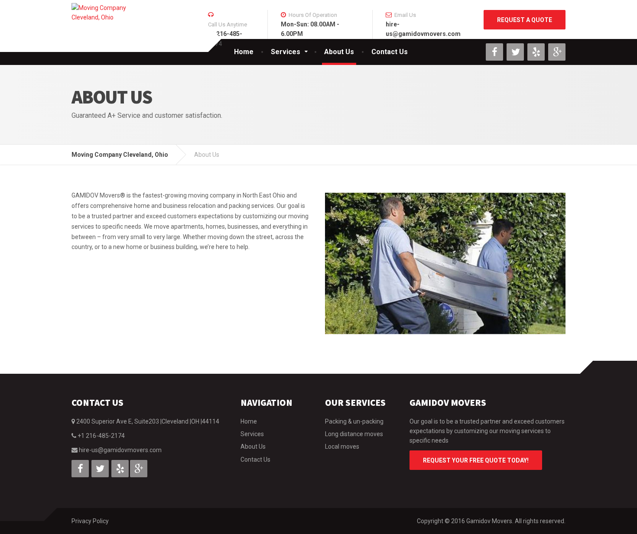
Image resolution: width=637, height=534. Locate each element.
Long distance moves (354, 433)
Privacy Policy (90, 521)
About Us (339, 52)
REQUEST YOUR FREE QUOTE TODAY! (476, 460)
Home (244, 52)
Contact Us (389, 52)
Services (285, 52)
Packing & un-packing (354, 421)
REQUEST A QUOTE (524, 19)
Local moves (342, 446)
